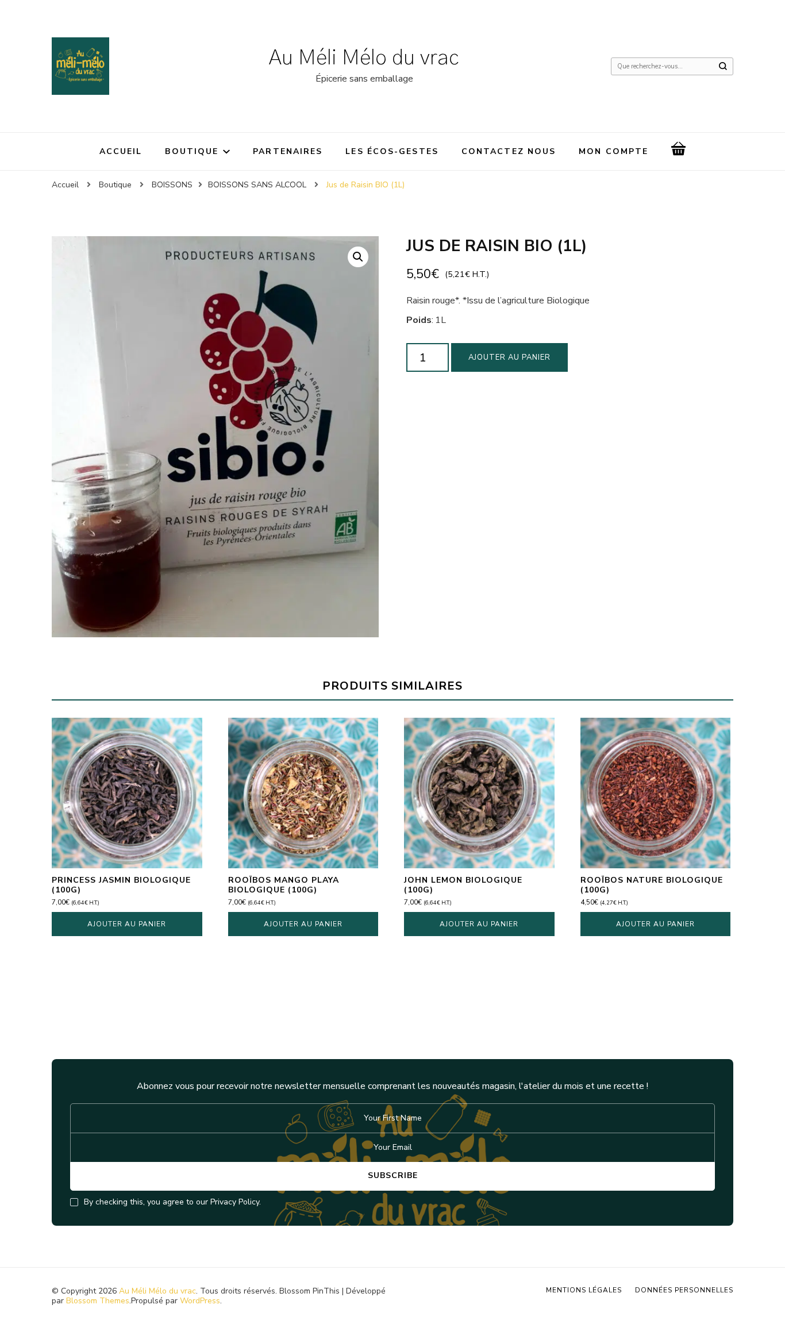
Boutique (191, 151)
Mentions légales (584, 1290)
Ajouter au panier (509, 357)
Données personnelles (684, 1290)
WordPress (200, 1300)
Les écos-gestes (391, 151)
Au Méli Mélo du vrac (364, 58)
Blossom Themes (97, 1300)
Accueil (121, 151)
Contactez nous (508, 151)
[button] (358, 257)
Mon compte (613, 151)
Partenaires (287, 151)
